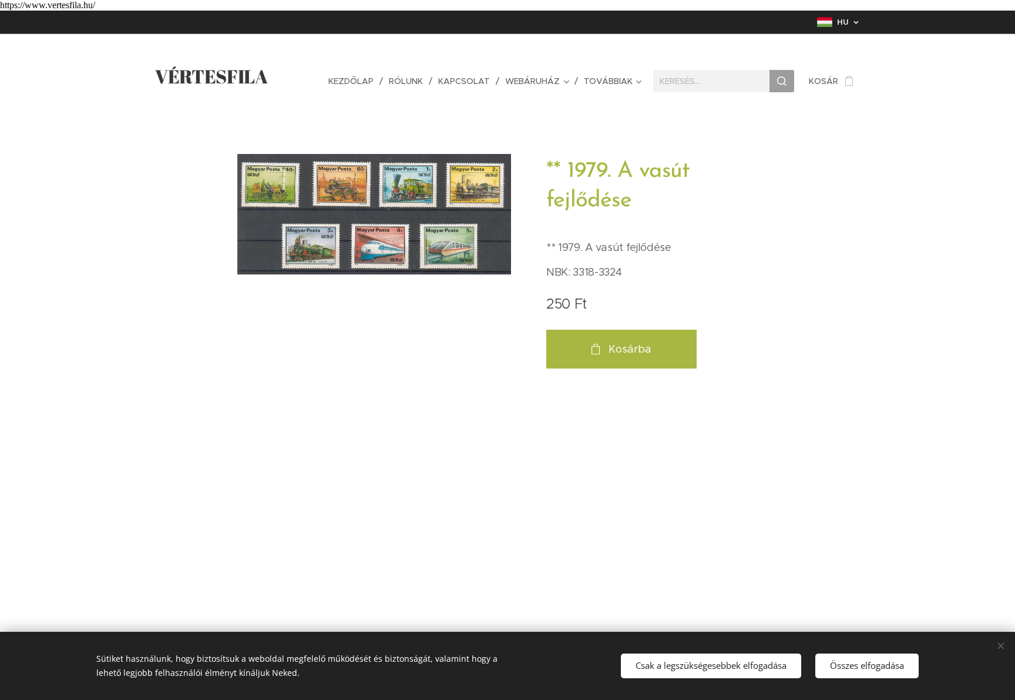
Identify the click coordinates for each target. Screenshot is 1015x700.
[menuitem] (354, 81)
